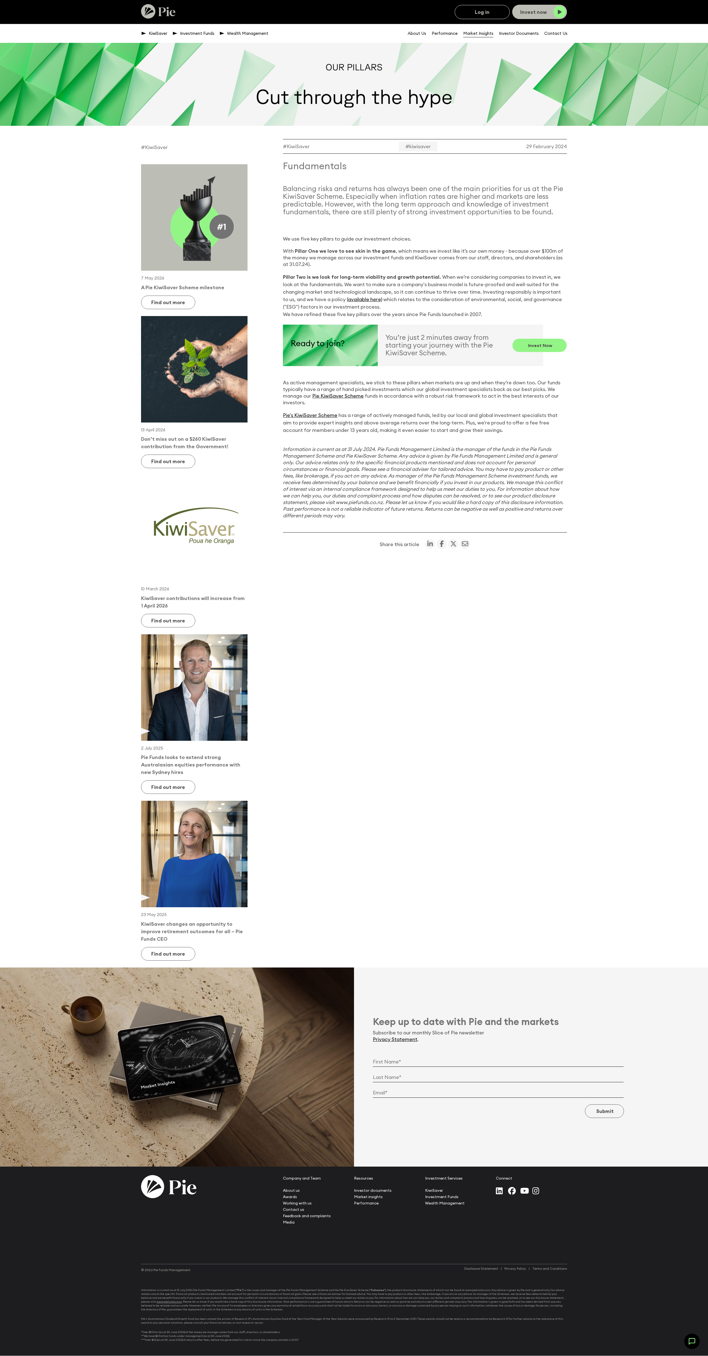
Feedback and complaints (307, 1215)
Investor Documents (519, 33)
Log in (482, 12)
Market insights (368, 1196)
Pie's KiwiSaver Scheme (310, 415)
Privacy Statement (395, 1039)
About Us (417, 33)
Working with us (297, 1203)
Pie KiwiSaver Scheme (338, 396)
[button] (692, 1341)
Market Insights (478, 33)
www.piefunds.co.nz (169, 1301)
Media (289, 1222)
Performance (445, 33)
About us (291, 1190)
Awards (290, 1196)
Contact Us (556, 33)
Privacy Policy (515, 1269)
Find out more (168, 302)
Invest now (539, 345)
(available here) (364, 299)
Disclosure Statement (481, 1269)
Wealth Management (247, 33)
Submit (604, 1111)
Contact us (293, 1209)
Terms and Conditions (549, 1269)
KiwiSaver (158, 33)
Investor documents (373, 1190)
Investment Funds (197, 33)
